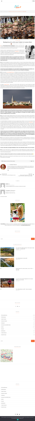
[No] (33, 418)
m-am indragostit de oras (10, 72)
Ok (17, 419)
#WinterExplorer (3, 389)
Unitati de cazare (3, 334)
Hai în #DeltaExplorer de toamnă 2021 (21, 258)
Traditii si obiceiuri (4, 332)
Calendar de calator (4, 393)
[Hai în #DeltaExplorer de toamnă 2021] (7, 262)
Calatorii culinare (3, 391)
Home (1, 11)
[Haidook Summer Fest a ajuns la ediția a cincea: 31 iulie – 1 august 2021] (7, 272)
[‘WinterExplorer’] (6, 355)
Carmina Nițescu (13, 164)
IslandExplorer (3, 403)
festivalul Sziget (6, 84)
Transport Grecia (10, 190)
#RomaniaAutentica (4, 315)
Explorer (2, 399)
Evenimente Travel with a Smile (5, 397)
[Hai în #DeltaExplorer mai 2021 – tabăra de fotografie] (7, 293)
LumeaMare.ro (17, 51)
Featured (2, 401)
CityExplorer (5, 11)
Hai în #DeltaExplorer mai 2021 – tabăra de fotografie (24, 289)
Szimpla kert (31, 122)
